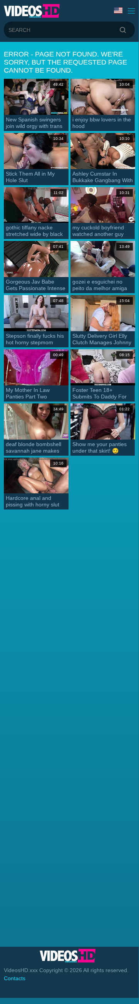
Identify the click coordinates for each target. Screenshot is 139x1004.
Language (119, 11)
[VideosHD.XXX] (32, 11)
